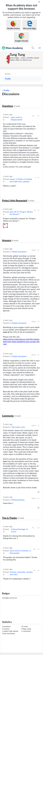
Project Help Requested (14, 200)
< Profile (5, 90)
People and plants (19, 252)
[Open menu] (39, 47)
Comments (7, 416)
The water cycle (18, 427)
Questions (7, 106)
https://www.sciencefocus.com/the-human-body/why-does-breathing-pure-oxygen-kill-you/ (21, 341)
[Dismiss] (39, 2)
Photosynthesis (18, 500)
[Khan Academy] (11, 47)
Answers (6, 240)
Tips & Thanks (9, 518)
